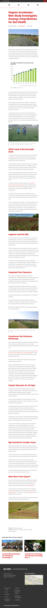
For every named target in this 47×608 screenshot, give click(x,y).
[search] (45, 1)
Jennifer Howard (21, 26)
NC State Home (6, 1)
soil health (30, 529)
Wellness (7, 594)
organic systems (23, 529)
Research (20, 528)
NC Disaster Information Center (17, 592)
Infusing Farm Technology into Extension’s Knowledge (34, 555)
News (6, 592)
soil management (12, 531)
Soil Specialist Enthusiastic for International (11, 555)
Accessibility (17, 599)
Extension (16, 528)
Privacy (6, 596)
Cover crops (13, 529)
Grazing (18, 529)
